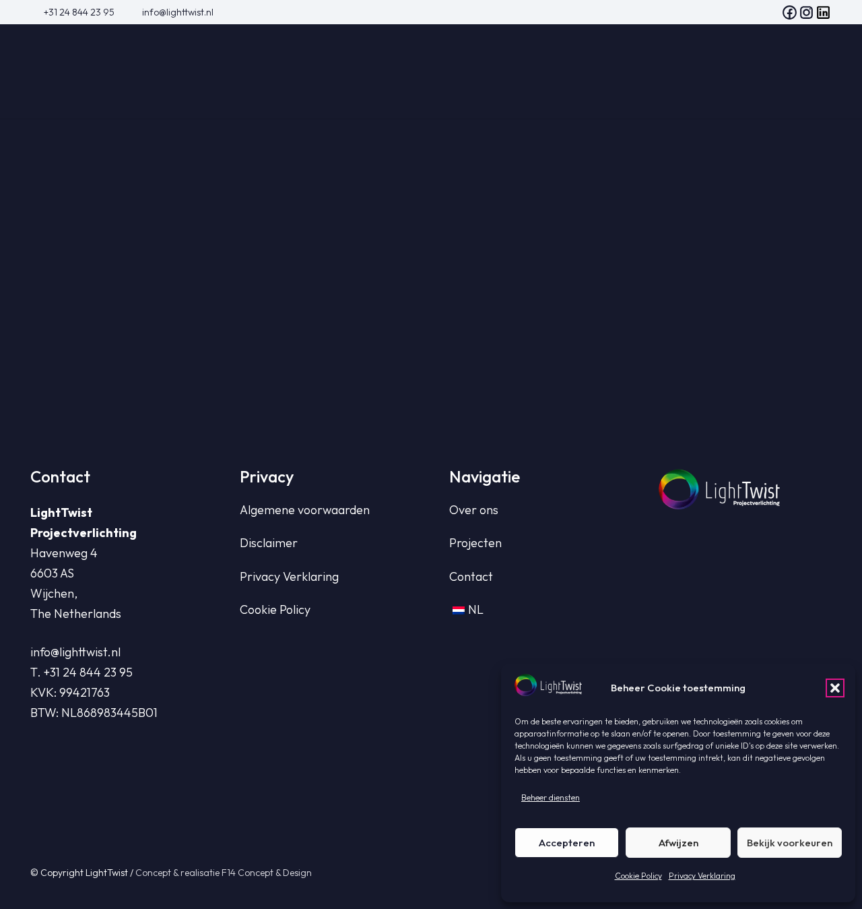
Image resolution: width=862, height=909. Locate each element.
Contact (471, 576)
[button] (835, 688)
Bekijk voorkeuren (789, 842)
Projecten (475, 543)
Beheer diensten (550, 797)
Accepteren (567, 842)
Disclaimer (269, 543)
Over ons (473, 510)
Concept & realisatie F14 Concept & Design (223, 873)
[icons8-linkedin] (823, 12)
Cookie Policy (638, 876)
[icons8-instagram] (806, 12)
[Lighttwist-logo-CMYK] (111, 71)
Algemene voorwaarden (305, 510)
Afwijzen (678, 842)
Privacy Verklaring (702, 876)
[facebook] (789, 12)
